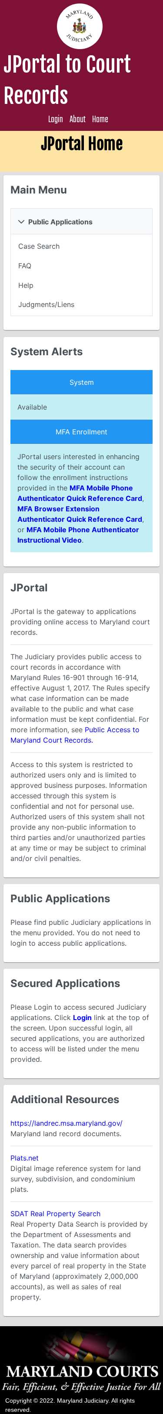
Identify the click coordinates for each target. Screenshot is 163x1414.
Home (100, 119)
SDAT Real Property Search (55, 1213)
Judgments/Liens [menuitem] (46, 304)
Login (55, 119)
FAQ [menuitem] (24, 265)
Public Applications (60, 221)
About (78, 119)
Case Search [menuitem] (39, 246)
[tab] (81, 221)
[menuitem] (81, 246)
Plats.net (24, 1158)
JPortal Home (82, 144)
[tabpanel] (81, 275)
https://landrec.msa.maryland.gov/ (66, 1123)
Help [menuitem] (25, 285)
